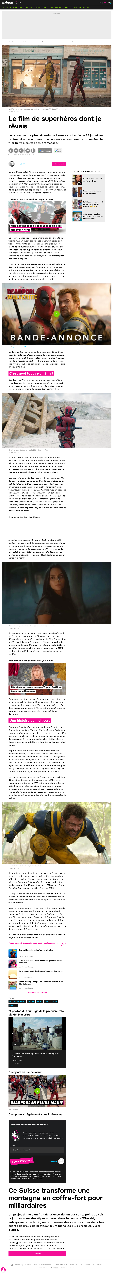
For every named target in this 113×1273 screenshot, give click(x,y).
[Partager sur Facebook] (10, 150)
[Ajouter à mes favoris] (33, 150)
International (16, 7)
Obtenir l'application (22, 1265)
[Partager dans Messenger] (16, 150)
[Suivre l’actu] (58, 150)
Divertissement (56, 7)
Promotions (84, 7)
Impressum (85, 1265)
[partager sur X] (15, 1063)
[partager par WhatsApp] (18, 1064)
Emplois (73, 1265)
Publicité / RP (61, 1265)
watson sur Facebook (43, 1265)
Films (39, 1001)
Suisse (5, 7)
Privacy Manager (68, 1268)
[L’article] (56, 1221)
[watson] (7, 2)
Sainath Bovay (22, 164)
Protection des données (48, 1268)
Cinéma (25, 42)
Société (37, 7)
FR (105, 3)
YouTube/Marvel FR (19, 347)
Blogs (67, 7)
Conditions (97, 1265)
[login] (3, 1269)
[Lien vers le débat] (27, 150)
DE (100, 3)
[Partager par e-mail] (21, 150)
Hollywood (51, 1001)
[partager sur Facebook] (13, 1064)
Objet (12, 1145)
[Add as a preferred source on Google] (45, 150)
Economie (28, 7)
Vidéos (74, 7)
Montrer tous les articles (37, 992)
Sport (44, 7)
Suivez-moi (59, 164)
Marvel (13, 1005)
